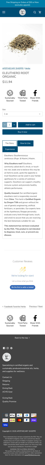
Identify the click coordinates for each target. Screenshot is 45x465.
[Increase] (14, 124)
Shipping (6, 381)
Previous (33, 306)
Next (40, 306)
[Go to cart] (40, 12)
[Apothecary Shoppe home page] (22, 12)
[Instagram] (8, 348)
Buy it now (22, 132)
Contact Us (7, 377)
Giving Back (7, 388)
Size (4, 110)
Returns (5, 384)
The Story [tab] (9, 143)
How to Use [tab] (25, 143)
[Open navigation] (3, 12)
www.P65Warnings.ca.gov (32, 455)
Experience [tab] (10, 149)
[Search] (34, 12)
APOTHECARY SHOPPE (12, 68)
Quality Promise (9, 401)
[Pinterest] (11, 348)
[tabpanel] (22, 195)
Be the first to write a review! (22, 287)
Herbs (27, 68)
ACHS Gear (7, 391)
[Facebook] (4, 348)
